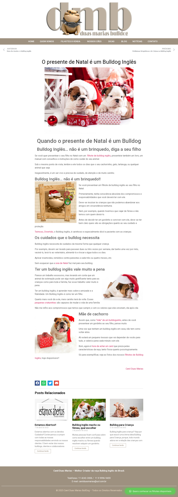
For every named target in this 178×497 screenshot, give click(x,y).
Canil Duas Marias (134, 368)
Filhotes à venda (70, 41)
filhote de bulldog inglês (99, 155)
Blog (124, 41)
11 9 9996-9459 (103, 478)
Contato (153, 41)
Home (31, 41)
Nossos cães (94, 41)
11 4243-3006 (85, 478)
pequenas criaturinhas (45, 302)
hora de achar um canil (102, 346)
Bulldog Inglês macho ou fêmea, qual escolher (86, 426)
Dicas (111, 41)
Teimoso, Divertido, (44, 231)
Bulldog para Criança (122, 424)
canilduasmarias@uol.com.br (92, 481)
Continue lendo (43, 451)
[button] (37, 383)
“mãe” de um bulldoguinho (108, 320)
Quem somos (47, 41)
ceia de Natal (61, 263)
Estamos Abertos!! (45, 424)
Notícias (137, 41)
